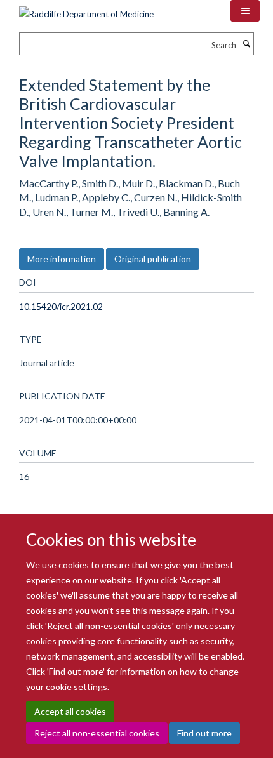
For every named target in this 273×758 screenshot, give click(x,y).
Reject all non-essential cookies (96, 733)
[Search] (246, 44)
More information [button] (61, 258)
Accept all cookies (70, 711)
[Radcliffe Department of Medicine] (86, 9)
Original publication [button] (152, 258)
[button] (245, 11)
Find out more (204, 733)
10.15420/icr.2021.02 (61, 306)
